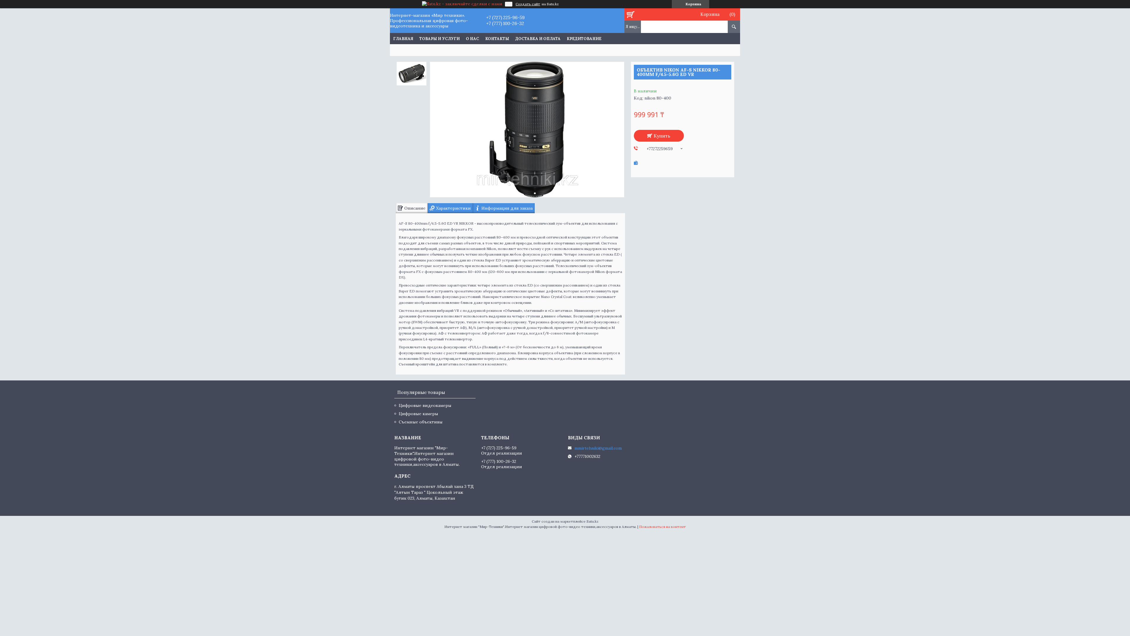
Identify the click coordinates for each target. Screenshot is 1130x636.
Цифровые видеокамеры (425, 405)
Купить (662, 136)
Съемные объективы (421, 422)
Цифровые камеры (418, 413)
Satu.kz (592, 521)
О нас (472, 38)
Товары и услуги (439, 38)
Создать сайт (528, 4)
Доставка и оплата (538, 38)
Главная (403, 38)
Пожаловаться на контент (662, 526)
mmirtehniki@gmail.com (598, 448)
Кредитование (584, 38)
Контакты (497, 38)
